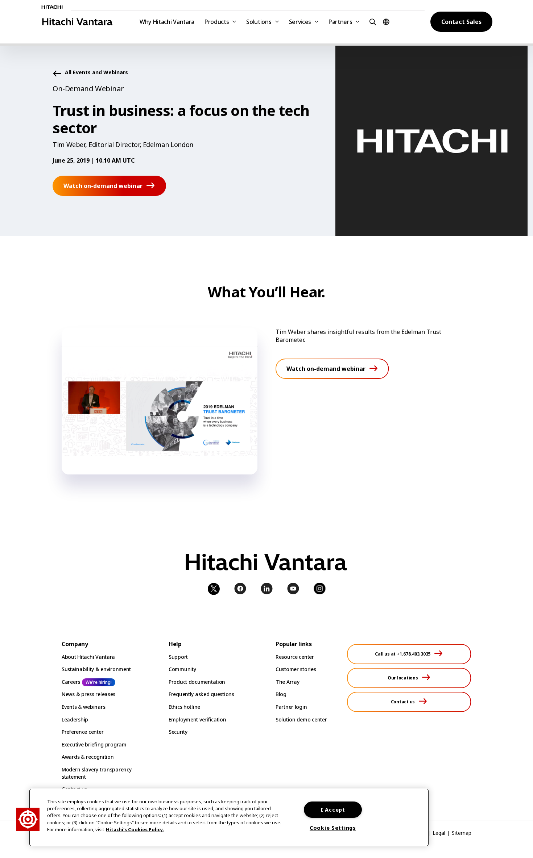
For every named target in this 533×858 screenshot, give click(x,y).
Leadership (75, 719)
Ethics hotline (184, 706)
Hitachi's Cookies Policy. (135, 829)
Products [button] (216, 22)
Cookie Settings (333, 827)
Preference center (82, 731)
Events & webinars (83, 706)
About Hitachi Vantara (88, 656)
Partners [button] (340, 22)
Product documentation (197, 681)
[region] (229, 817)
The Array (287, 681)
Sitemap (461, 832)
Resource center (295, 656)
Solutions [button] (258, 22)
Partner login (291, 706)
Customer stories (296, 669)
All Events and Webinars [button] (96, 73)
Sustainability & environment (96, 669)
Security (178, 731)
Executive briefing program (94, 744)
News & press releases (88, 694)
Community (182, 669)
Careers (71, 681)
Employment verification (197, 719)
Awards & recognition (87, 756)
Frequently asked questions (201, 694)
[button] (371, 21)
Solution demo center (301, 719)
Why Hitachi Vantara (167, 22)
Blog (281, 694)
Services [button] (300, 22)
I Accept (333, 809)
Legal (439, 832)
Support (178, 656)
